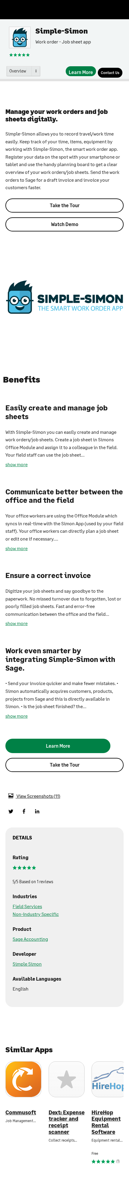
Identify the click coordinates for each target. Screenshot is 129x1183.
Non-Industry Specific (36, 914)
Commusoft (20, 1112)
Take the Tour (65, 205)
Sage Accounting (30, 939)
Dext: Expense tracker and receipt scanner (67, 1122)
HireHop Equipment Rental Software (106, 1122)
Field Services (27, 906)
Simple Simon (27, 964)
